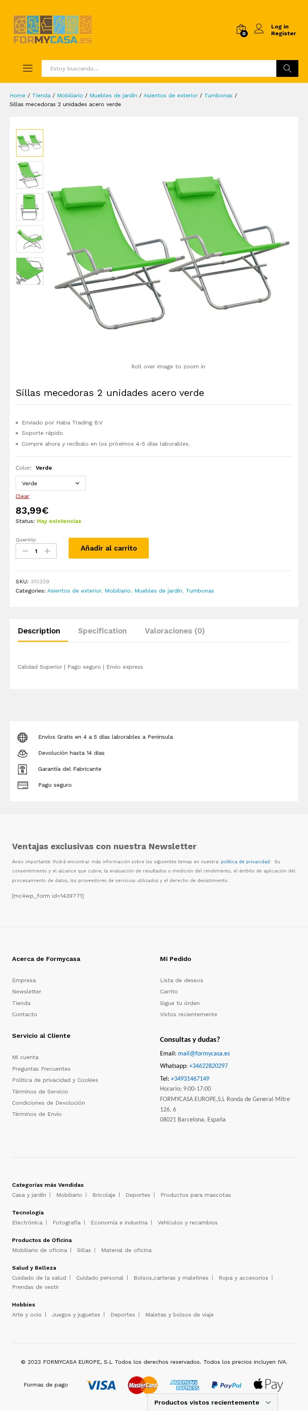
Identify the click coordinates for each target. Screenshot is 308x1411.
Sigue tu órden (180, 1003)
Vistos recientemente (188, 1014)
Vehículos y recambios (188, 1222)
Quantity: (26, 539)
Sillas (84, 1250)
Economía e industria (119, 1222)
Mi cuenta (25, 1057)
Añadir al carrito (109, 548)
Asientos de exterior (74, 590)
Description (39, 631)
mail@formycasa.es (204, 1054)
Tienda (21, 1003)
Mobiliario (118, 590)
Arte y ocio (27, 1314)
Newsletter (26, 991)
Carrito (169, 991)
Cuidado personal (100, 1277)
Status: (25, 521)
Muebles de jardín (158, 590)
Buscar (287, 68)
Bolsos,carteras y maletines (171, 1277)
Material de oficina (126, 1250)
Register (283, 33)
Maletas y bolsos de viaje (179, 1314)
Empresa (24, 980)
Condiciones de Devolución (48, 1102)
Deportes (138, 1195)
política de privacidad (245, 861)
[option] (30, 143)
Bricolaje (104, 1195)
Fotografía (67, 1222)
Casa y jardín (29, 1195)
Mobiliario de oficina (39, 1250)
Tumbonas (200, 590)
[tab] (43, 634)
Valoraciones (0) (175, 631)
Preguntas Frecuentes (41, 1068)
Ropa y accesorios (243, 1277)
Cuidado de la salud (39, 1277)
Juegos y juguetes (76, 1314)
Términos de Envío (37, 1114)
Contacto (24, 1014)
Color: (34, 467)
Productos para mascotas (195, 1195)
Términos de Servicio (40, 1091)
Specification (102, 631)
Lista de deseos (181, 980)
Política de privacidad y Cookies (55, 1080)
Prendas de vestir (35, 1287)
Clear (22, 496)
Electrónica (27, 1222)
